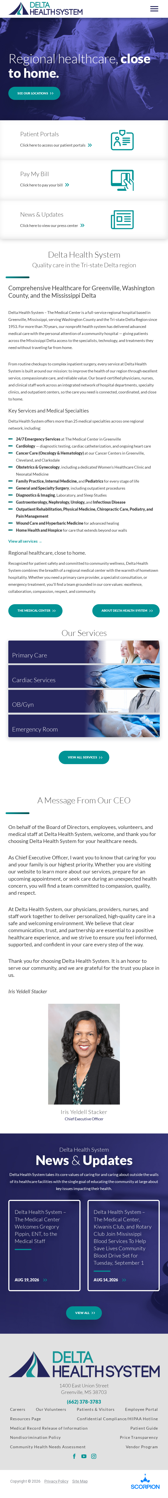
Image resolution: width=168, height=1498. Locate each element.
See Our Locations (33, 93)
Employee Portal (141, 1409)
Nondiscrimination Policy (35, 1437)
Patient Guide (144, 1428)
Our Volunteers (51, 1409)
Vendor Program (142, 1446)
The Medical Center (34, 610)
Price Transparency (139, 1437)
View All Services (82, 757)
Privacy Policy (56, 1481)
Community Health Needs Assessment (48, 1446)
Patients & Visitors (96, 1409)
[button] (154, 8)
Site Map (80, 1481)
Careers (18, 1409)
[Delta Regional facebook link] (74, 1456)
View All (82, 1313)
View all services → (25, 541)
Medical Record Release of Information (49, 1428)
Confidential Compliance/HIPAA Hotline (117, 1418)
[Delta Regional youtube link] (84, 1456)
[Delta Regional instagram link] (94, 1456)
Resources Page (25, 1418)
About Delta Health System (124, 610)
